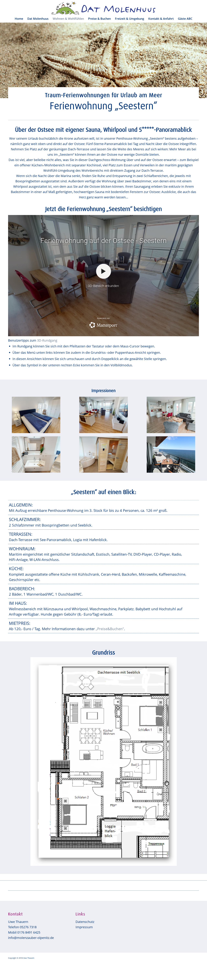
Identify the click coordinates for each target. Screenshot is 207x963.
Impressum (84, 927)
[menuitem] (19, 19)
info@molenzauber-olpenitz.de (31, 938)
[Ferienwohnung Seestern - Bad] (36, 454)
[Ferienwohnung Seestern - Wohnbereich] (103, 415)
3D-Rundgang (47, 340)
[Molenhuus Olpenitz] (104, 8)
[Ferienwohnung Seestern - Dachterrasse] (171, 454)
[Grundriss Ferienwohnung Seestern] (103, 761)
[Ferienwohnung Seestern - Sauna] (103, 454)
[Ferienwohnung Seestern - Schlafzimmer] (36, 415)
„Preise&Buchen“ (110, 628)
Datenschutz (85, 922)
